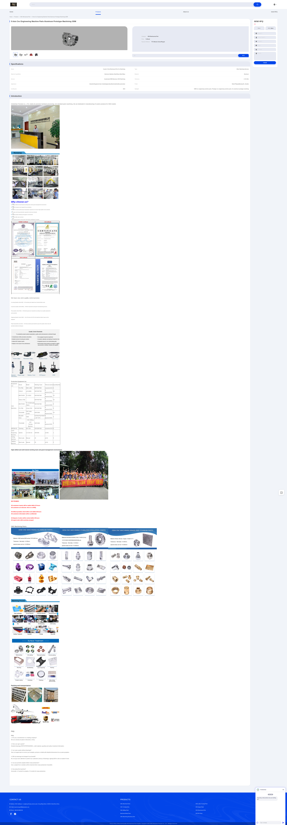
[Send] (283, 822)
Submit (265, 62)
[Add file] (257, 822)
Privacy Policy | (113, 823)
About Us (186, 12)
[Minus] (283, 790)
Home (11, 12)
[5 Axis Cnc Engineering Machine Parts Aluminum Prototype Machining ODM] (69, 38)
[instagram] (15, 814)
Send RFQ (274, 12)
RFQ (243, 55)
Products (98, 12)
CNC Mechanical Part (25, 16)
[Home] (16, 4)
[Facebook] (11, 814)
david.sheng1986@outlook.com (20, 807)
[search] (257, 4)
